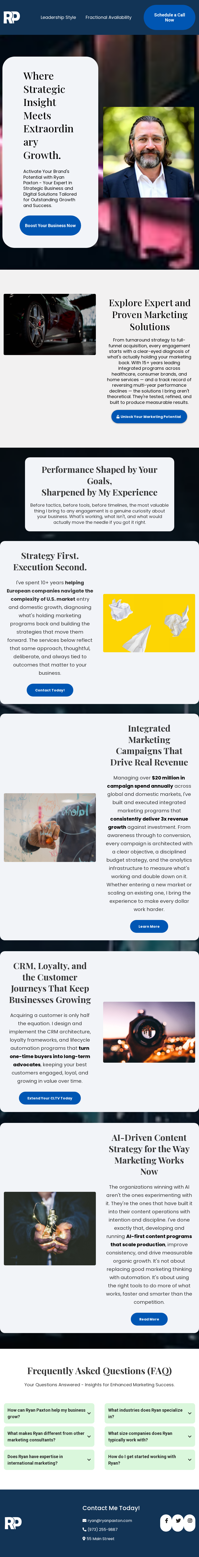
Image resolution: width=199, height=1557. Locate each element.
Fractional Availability (109, 17)
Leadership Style (58, 17)
